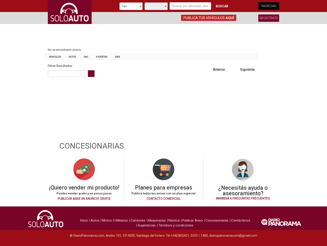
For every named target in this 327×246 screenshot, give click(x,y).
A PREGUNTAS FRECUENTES (243, 198)
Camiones (138, 220)
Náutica (174, 220)
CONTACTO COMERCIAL (163, 198)
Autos (72, 57)
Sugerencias (147, 225)
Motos (107, 220)
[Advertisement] (151, 36)
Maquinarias (157, 220)
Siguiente (247, 69)
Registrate (269, 18)
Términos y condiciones (175, 225)
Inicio (84, 220)
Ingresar (268, 6)
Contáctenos (240, 220)
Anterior (219, 69)
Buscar (222, 6)
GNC (86, 57)
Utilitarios (121, 220)
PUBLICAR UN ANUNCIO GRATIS (84, 198)
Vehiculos (55, 57)
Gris (117, 57)
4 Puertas (101, 57)
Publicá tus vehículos (208, 18)
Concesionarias (217, 220)
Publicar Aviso (192, 220)
